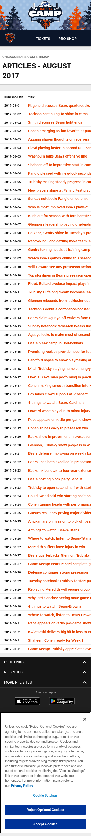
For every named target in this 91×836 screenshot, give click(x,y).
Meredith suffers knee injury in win (56, 547)
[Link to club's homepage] (10, 36)
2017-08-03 (12, 139)
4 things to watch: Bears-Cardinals (56, 402)
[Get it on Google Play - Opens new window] (62, 703)
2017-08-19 (12, 419)
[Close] (84, 719)
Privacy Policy (22, 785)
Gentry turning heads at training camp (59, 249)
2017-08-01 (12, 105)
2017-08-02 (12, 114)
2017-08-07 (12, 215)
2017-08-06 (12, 198)
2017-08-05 (12, 181)
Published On (13, 97)
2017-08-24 (12, 496)
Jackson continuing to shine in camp (58, 114)
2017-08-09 (12, 241)
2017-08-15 (12, 351)
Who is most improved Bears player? (58, 207)
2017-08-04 (12, 165)
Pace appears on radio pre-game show (59, 419)
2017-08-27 (12, 547)
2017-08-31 (12, 623)
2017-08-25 (12, 512)
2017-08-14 (12, 334)
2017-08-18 (12, 402)
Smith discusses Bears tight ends (55, 122)
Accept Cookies (45, 824)
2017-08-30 (12, 597)
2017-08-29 (12, 581)
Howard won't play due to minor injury (59, 411)
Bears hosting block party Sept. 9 (55, 479)
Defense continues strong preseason (58, 572)
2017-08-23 (12, 470)
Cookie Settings (45, 795)
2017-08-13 (12, 317)
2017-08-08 (12, 232)
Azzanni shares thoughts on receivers (58, 139)
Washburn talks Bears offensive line (57, 156)
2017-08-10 (12, 266)
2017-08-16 (12, 360)
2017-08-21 (12, 453)
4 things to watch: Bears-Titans (53, 530)
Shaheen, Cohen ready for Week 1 (55, 640)
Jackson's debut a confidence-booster (59, 309)
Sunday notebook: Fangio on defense (58, 198)
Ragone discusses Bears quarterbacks (59, 105)
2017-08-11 (12, 283)
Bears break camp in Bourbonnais (55, 343)
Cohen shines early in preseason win (58, 428)
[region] (45, 772)
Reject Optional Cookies (45, 810)
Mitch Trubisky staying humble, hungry (59, 368)
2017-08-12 (12, 300)
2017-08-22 (12, 462)
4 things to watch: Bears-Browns (54, 606)
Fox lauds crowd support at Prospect (58, 394)
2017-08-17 (12, 377)
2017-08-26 (12, 530)
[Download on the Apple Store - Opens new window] (27, 701)
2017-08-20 (12, 436)
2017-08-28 (12, 572)
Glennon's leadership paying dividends (59, 224)
